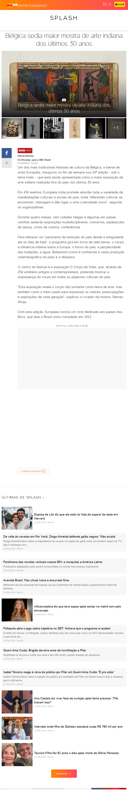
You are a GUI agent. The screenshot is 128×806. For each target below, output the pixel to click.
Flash (20, 15)
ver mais (62, 773)
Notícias (47, 15)
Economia (86, 15)
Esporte (111, 15)
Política (60, 15)
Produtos (8, 15)
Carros (73, 15)
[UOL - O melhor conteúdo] (12, 5)
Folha (99, 15)
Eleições (33, 15)
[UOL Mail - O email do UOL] (105, 4)
